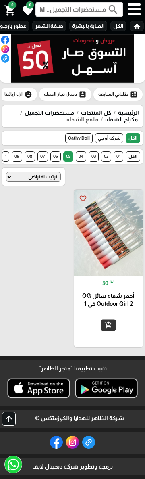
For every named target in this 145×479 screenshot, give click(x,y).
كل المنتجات (96, 112)
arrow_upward (9, 419)
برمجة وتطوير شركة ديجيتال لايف (72, 466)
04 (81, 156)
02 (106, 156)
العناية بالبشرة (88, 26)
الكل (118, 26)
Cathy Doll (79, 138)
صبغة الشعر (49, 26)
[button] (26, 10)
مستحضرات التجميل (49, 112)
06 (55, 156)
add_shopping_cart (108, 325)
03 (93, 156)
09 (16, 156)
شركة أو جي (109, 138)
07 (42, 156)
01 (118, 156)
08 (29, 156)
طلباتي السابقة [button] (118, 94)
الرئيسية (128, 112)
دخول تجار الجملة (65, 94)
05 (68, 156)
